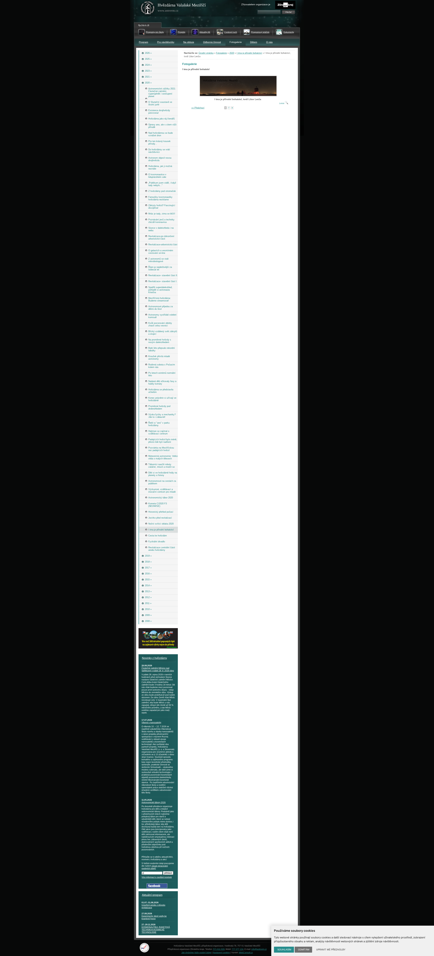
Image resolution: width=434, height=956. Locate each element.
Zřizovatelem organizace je (255, 4)
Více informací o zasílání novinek (157, 877)
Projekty (181, 32)
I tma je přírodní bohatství (249, 53)
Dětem (253, 42)
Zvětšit (282, 103)
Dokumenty (288, 32)
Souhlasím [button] (284, 949)
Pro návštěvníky (165, 42)
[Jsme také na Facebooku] (157, 887)
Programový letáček (260, 32)
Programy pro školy (155, 32)
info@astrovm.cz (259, 949)
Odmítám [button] (303, 949)
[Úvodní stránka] (147, 8)
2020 (231, 53)
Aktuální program (152, 895)
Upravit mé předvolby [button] (330, 949)
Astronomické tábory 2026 (154, 802)
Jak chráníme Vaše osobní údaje (196, 952)
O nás (269, 42)
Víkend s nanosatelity (151, 722)
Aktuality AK (204, 32)
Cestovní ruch (230, 32)
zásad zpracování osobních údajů (155, 867)
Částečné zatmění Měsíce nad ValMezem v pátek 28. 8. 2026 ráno (158, 669)
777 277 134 (237, 949)
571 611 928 (219, 949)
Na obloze (188, 42)
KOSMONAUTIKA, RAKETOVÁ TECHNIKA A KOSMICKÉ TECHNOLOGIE (156, 929)
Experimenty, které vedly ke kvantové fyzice (154, 917)
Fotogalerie (221, 53)
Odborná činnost (212, 42)
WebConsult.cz (246, 952)
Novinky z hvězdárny (154, 658)
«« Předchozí (197, 108)
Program (143, 42)
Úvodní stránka (206, 53)
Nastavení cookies (221, 952)
